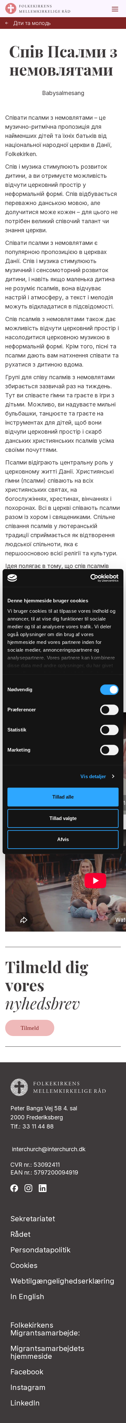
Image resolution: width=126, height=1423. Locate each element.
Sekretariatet (32, 1219)
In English (27, 1296)
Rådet (20, 1234)
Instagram (28, 1387)
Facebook (26, 1372)
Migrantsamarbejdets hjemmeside (47, 1352)
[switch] (109, 710)
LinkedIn (25, 1403)
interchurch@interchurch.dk (49, 1149)
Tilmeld (30, 1028)
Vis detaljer (93, 776)
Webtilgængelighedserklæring (62, 1281)
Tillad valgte (63, 818)
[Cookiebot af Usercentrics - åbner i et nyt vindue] (91, 578)
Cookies (23, 1265)
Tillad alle (63, 797)
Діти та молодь (32, 23)
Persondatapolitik (40, 1250)
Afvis (63, 839)
